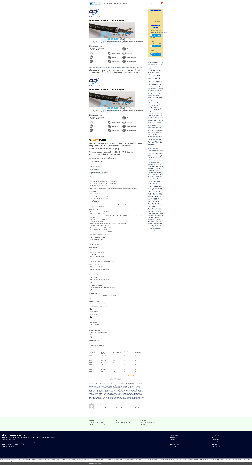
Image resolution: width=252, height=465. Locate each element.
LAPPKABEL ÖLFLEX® (120, 67)
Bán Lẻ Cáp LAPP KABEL (126, 395)
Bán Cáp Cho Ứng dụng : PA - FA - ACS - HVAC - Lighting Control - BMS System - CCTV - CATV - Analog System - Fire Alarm (155, 66)
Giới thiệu (116, 3)
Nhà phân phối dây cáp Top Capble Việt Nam (17, 461)
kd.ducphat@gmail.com (156, 51)
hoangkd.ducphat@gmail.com (158, 43)
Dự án (121, 3)
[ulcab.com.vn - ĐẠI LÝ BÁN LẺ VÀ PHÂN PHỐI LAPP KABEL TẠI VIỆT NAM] (95, 3)
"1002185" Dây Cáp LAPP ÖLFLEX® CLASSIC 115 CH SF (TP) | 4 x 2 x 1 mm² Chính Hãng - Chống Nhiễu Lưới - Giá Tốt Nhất (113, 391)
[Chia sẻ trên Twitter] (114, 379)
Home (105, 3)
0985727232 (158, 30)
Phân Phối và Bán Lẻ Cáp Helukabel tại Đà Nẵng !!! (155, 177)
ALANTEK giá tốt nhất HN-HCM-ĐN (155, 62)
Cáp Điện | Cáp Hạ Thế (156, 95)
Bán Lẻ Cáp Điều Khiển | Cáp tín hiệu (113, 395)
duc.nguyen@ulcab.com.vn (160, 32)
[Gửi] (162, 3)
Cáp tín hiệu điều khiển (111, 67)
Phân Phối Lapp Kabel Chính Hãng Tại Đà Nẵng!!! (112, 397)
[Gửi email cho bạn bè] (116, 379)
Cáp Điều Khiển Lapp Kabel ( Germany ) (97, 67)
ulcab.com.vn (11, 446)
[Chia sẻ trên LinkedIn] (121, 379)
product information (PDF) (96, 169)
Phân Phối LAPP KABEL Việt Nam (100, 399)
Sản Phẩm (109, 3)
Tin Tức (125, 3)
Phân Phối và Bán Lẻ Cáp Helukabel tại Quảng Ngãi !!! (155, 172)
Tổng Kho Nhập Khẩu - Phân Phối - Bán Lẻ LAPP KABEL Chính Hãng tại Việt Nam (123, 399)
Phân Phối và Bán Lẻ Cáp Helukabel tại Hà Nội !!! (155, 162)
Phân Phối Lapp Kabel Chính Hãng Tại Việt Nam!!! (117, 398)
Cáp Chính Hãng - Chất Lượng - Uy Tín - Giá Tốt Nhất (155, 86)
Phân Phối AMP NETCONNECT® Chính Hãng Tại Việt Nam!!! (155, 104)
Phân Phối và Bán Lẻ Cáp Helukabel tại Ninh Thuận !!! (155, 168)
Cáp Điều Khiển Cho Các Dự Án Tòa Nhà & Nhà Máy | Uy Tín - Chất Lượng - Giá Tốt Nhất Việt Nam (155, 94)
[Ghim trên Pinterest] (118, 379)
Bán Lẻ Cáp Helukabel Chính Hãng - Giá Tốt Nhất (154, 70)
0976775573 (154, 39)
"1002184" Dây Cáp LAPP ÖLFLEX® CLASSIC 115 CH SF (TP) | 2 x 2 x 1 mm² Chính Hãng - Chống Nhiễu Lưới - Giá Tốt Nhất (116, 390)
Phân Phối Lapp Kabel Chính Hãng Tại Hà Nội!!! (132, 397)
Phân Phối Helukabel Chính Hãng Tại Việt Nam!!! (155, 136)
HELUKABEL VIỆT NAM (155, 97)
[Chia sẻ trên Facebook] (111, 379)
